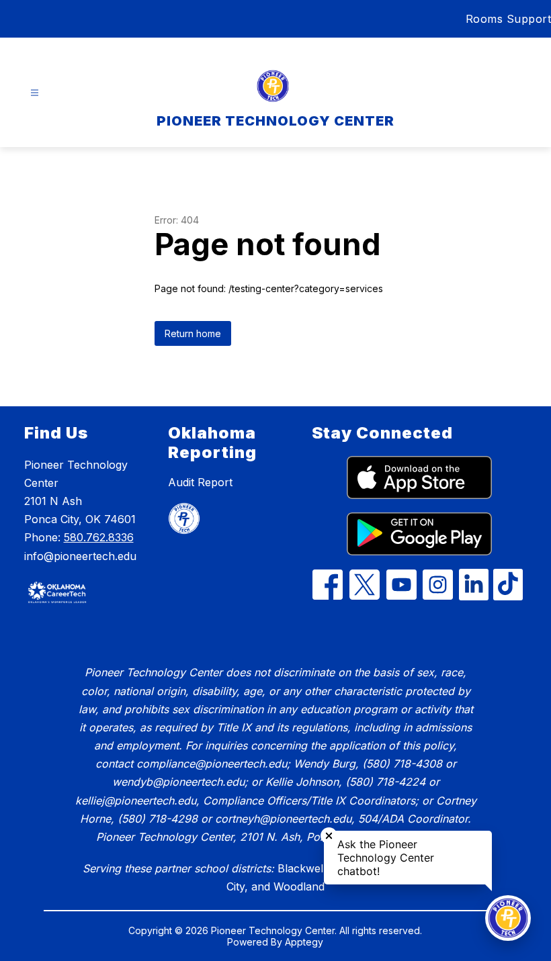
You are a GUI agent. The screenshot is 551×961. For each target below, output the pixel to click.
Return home (193, 333)
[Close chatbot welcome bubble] (329, 835)
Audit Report (200, 482)
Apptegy (304, 942)
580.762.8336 (99, 537)
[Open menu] (34, 93)
